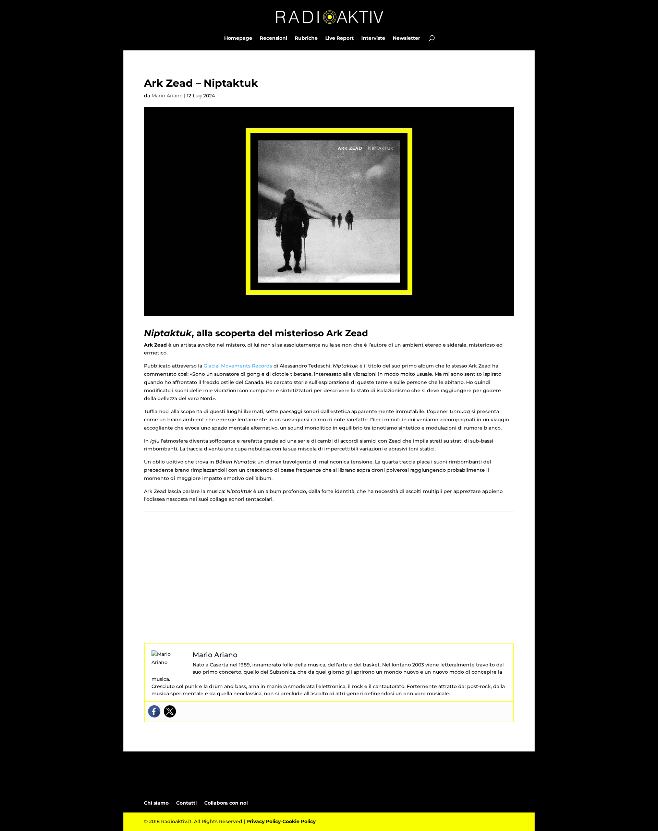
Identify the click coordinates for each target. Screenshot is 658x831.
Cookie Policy (299, 821)
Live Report (339, 38)
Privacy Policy (263, 821)
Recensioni (273, 38)
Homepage (238, 38)
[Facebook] (154, 711)
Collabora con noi (226, 803)
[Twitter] (170, 711)
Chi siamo (156, 803)
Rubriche (306, 38)
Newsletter (406, 38)
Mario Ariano (167, 96)
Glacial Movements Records (238, 366)
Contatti (186, 803)
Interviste (373, 38)
